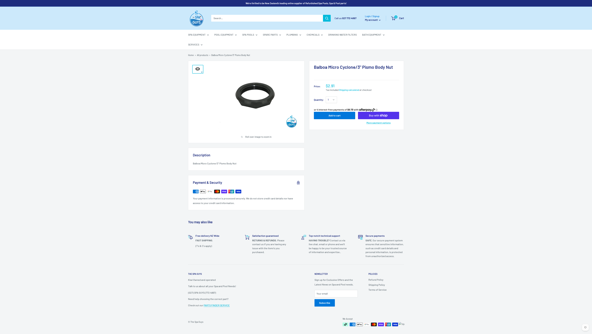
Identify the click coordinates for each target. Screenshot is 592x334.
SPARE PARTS (270, 34)
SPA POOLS (248, 34)
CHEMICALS (313, 34)
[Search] (327, 18)
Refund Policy (375, 279)
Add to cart (335, 115)
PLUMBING (292, 34)
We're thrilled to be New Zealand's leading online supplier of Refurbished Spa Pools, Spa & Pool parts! (296, 3)
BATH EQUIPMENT (371, 34)
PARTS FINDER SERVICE (217, 305)
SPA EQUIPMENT (197, 34)
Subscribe (324, 302)
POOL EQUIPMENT (223, 34)
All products (202, 55)
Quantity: (319, 99)
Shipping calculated (349, 90)
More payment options (378, 122)
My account (371, 19)
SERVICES (193, 44)
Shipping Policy (376, 284)
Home (191, 55)
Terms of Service (377, 289)
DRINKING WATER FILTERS (342, 34)
